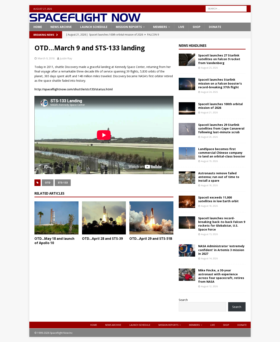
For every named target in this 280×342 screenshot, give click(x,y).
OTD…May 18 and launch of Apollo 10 (54, 240)
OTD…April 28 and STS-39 (102, 238)
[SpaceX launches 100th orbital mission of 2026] (187, 108)
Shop (196, 27)
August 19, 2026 (209, 161)
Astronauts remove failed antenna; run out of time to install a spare (218, 176)
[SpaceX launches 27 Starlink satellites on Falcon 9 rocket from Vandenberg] (187, 60)
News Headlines (192, 45)
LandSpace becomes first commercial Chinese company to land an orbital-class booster (221, 152)
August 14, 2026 (209, 258)
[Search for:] (226, 8)
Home (37, 27)
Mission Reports (129, 27)
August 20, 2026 (209, 136)
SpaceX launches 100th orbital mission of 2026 (220, 106)
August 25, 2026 (209, 67)
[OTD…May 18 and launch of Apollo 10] (56, 217)
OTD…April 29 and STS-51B (150, 238)
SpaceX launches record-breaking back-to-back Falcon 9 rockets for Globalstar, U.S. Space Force (221, 223)
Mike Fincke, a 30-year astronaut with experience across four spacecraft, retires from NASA (221, 275)
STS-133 (63, 182)
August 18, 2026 (209, 185)
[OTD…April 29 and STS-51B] (151, 217)
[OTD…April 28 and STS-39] (104, 217)
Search (183, 300)
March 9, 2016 (46, 58)
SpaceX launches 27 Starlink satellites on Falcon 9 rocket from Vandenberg (219, 59)
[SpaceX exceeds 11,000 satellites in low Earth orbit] (187, 202)
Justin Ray (66, 58)
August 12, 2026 (209, 286)
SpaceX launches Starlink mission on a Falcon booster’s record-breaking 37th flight (220, 83)
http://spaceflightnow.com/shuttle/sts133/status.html (73, 89)
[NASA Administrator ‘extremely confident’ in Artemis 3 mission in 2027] (187, 250)
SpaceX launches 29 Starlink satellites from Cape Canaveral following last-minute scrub (221, 128)
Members (160, 27)
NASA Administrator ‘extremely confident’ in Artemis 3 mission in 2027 (221, 249)
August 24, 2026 (209, 91)
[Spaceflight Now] (85, 20)
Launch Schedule (93, 27)
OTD (47, 182)
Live (181, 27)
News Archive (61, 27)
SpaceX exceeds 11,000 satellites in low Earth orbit (218, 199)
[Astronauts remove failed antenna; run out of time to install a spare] (187, 177)
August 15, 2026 (209, 234)
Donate (215, 27)
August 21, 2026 (209, 112)
